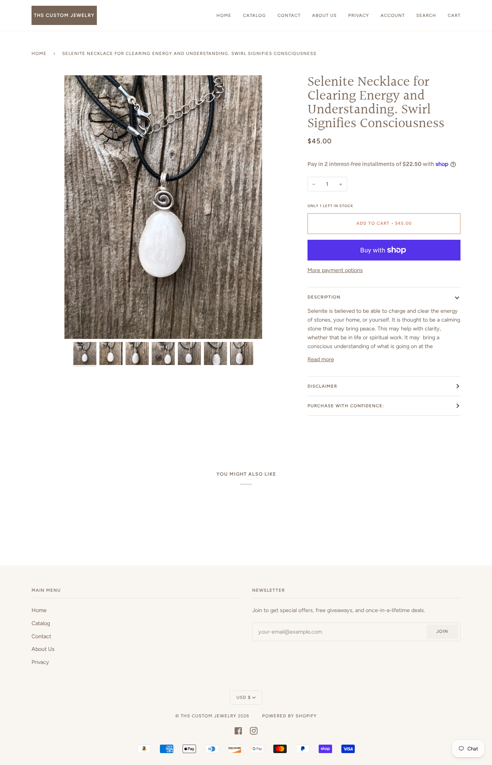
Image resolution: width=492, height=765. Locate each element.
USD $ (243, 697)
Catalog (41, 623)
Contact (41, 636)
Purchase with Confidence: (346, 405)
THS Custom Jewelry (208, 716)
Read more (321, 359)
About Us (43, 649)
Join (442, 631)
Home (39, 53)
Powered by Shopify (289, 716)
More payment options (335, 270)
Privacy (40, 662)
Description (324, 297)
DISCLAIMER (322, 386)
